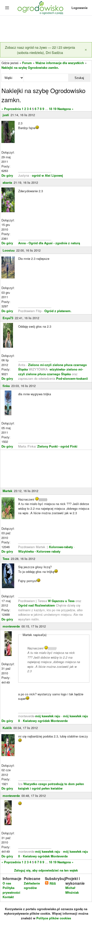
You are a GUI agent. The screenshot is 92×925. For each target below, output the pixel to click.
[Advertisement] (46, 29)
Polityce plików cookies (53, 918)
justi (6, 115)
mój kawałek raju (47, 716)
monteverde (11, 626)
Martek (7, 491)
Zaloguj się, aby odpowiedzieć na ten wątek (46, 870)
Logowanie (79, 7)
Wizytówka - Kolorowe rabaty (39, 551)
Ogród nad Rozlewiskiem (36, 605)
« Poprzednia (11, 108)
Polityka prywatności (11, 890)
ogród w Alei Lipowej (47, 175)
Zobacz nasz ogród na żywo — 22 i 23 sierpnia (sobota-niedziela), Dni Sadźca (40, 50)
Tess (6, 558)
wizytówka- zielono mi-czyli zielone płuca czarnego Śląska (50, 371)
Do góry (7, 175)
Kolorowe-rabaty (61, 547)
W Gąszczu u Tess (61, 601)
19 (54, 108)
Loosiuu (9, 250)
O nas (7, 883)
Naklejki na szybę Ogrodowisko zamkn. (30, 67)
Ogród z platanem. (57, 311)
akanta (7, 182)
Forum (27, 63)
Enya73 (8, 318)
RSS (52, 883)
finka (6, 385)
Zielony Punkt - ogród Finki (57, 446)
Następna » (65, 108)
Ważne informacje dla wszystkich (59, 63)
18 (50, 108)
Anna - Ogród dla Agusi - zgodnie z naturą (49, 243)
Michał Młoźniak (72, 890)
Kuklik (7, 727)
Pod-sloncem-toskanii (72, 378)
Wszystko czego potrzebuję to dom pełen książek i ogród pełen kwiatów (51, 786)
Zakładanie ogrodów (32, 885)
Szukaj (79, 78)
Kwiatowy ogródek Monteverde (45, 720)
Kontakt (8, 897)
